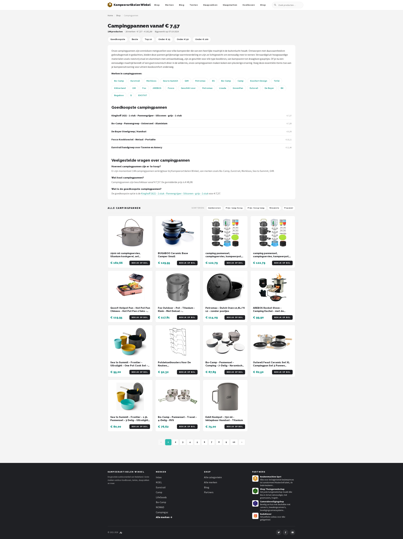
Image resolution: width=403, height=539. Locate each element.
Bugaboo (119, 95)
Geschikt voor (188, 88)
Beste (135, 39)
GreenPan (238, 88)
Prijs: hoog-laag (256, 208)
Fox (144, 88)
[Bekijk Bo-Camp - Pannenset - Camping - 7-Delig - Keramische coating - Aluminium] (225, 342)
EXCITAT (142, 95)
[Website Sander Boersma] (121, 532)
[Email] (292, 532)
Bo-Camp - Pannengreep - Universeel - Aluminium (139, 123)
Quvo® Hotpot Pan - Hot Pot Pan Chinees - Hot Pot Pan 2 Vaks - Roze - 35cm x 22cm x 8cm (130, 311)
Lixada (222, 88)
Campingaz (162, 512)
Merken (169, 5)
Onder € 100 (201, 39)
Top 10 (148, 39)
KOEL (159, 482)
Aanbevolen (214, 208)
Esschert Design (258, 81)
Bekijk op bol (140, 263)
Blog (181, 5)
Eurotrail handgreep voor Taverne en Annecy (136, 147)
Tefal (276, 81)
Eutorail (254, 88)
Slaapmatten (230, 5)
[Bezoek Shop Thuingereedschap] (255, 491)
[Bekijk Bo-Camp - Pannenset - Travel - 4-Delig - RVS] (177, 396)
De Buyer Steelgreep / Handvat (128, 131)
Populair (288, 208)
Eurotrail (135, 81)
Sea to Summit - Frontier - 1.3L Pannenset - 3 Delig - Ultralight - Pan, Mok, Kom (130, 420)
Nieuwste (274, 208)
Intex (159, 477)
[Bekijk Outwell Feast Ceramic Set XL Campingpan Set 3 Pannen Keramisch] (272, 342)
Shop (157, 5)
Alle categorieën (213, 477)
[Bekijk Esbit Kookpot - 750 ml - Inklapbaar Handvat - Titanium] (225, 396)
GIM (187, 81)
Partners (208, 492)
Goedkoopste (117, 39)
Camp (241, 81)
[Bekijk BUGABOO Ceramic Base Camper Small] (177, 232)
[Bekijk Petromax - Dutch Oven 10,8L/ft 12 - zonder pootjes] (225, 287)
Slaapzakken (210, 5)
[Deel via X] (278, 532)
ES (213, 81)
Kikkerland (120, 88)
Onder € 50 (183, 39)
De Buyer (269, 88)
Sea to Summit (170, 81)
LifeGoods (161, 497)
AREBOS (157, 88)
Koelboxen (249, 5)
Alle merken (210, 482)
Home (110, 15)
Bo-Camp (119, 81)
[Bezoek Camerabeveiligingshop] (255, 503)
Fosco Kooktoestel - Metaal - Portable (133, 139)
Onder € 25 (164, 39)
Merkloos (151, 81)
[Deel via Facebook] (285, 532)
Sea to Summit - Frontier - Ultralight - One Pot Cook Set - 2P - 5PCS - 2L (129, 365)
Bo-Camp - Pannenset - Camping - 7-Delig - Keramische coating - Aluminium (224, 365)
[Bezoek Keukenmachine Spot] (255, 478)
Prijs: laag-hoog (234, 208)
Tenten (194, 5)
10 (234, 442)
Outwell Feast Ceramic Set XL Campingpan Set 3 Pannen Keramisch (271, 365)
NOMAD (160, 507)
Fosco (171, 88)
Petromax (200, 81)
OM (134, 88)
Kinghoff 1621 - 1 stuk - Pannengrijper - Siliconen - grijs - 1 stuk (146, 115)
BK (282, 88)
